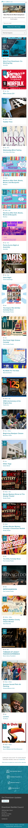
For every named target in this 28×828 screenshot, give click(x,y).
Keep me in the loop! (14, 27)
